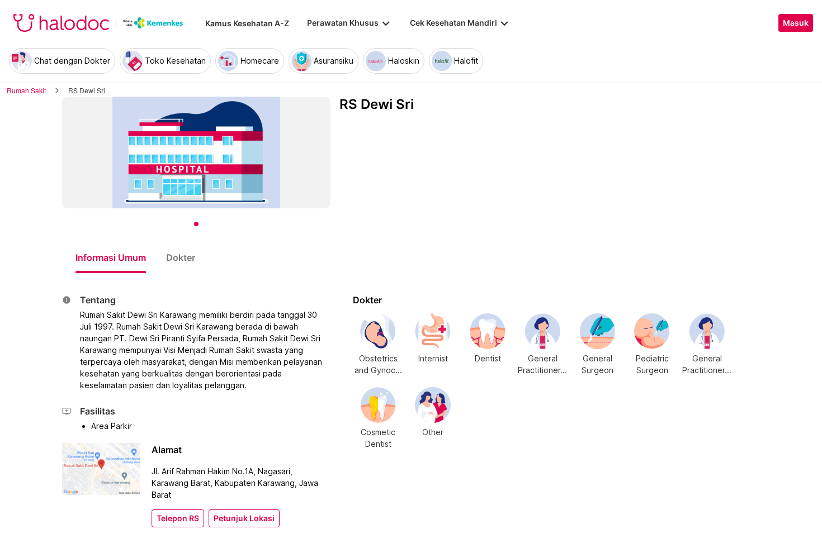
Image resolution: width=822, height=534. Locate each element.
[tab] (110, 257)
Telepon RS (178, 518)
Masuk (796, 22)
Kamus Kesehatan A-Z (247, 23)
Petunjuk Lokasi (244, 518)
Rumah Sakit (26, 90)
